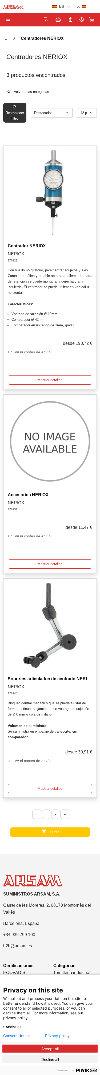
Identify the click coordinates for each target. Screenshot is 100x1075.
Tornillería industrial (71, 972)
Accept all (50, 1048)
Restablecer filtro (15, 115)
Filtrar (54, 832)
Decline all (50, 1059)
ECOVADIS (14, 972)
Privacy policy (57, 1036)
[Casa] (6, 38)
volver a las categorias (31, 92)
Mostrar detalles (50, 380)
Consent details (16, 1036)
